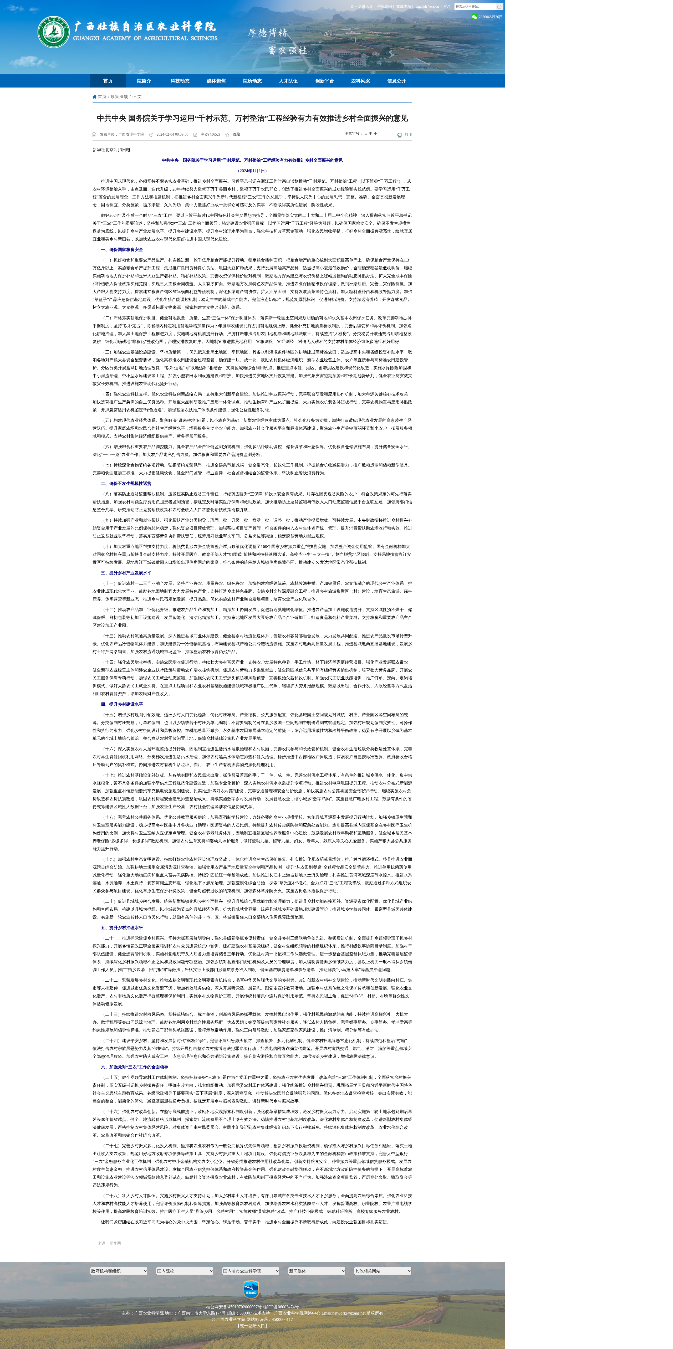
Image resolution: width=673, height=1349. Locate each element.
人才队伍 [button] (288, 81)
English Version (427, 6)
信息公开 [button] (396, 81)
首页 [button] (108, 81)
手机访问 (384, 6)
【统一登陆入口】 (252, 1326)
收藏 (236, 134)
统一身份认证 (362, 6)
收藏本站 (403, 6)
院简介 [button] (144, 81)
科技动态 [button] (180, 81)
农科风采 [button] (360, 81)
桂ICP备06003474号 (281, 1307)
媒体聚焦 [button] (216, 81)
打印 (408, 134)
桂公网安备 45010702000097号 (234, 1307)
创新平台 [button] (324, 81)
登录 (447, 6)
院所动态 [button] (252, 81)
